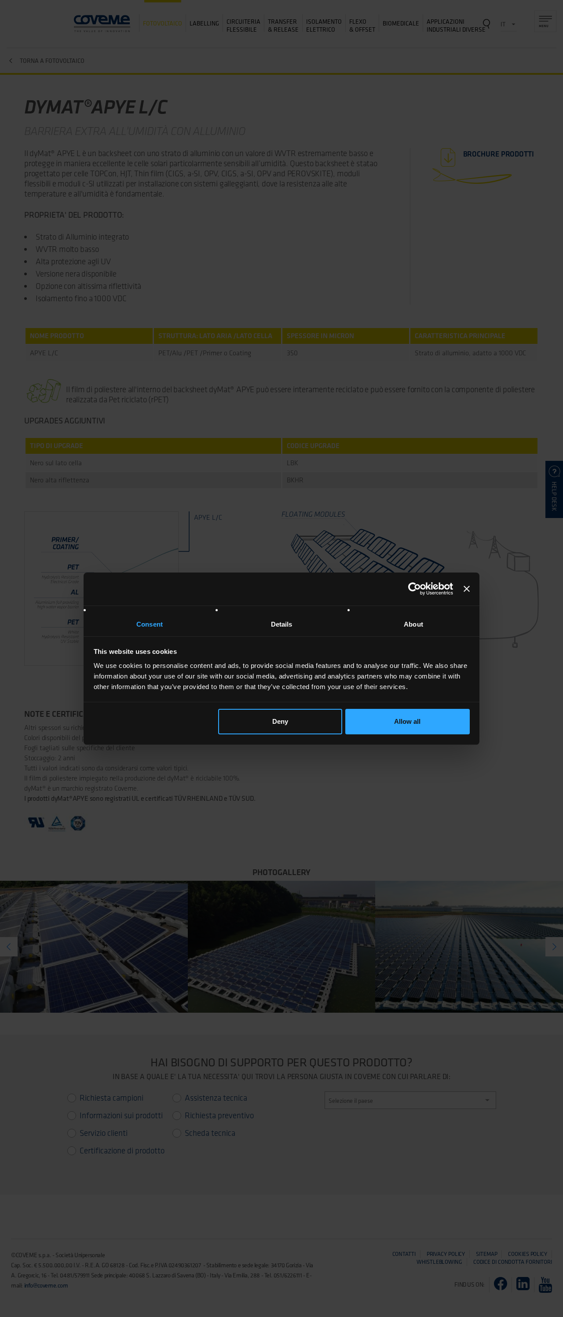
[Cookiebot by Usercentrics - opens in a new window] (414, 588)
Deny (280, 721)
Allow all (407, 721)
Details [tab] (281, 624)
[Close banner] (467, 589)
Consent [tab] (149, 624)
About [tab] (413, 624)
